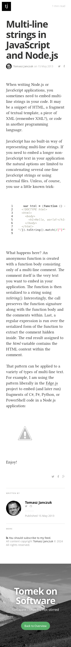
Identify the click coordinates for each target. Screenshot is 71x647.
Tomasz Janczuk (43, 541)
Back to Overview (35, 626)
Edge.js (52, 383)
